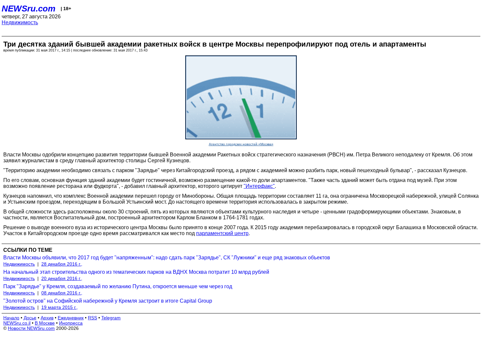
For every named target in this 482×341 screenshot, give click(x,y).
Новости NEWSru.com (31, 328)
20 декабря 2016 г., (61, 278)
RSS (92, 317)
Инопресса (71, 323)
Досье (30, 317)
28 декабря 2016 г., (61, 264)
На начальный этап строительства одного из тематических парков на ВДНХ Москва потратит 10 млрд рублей (136, 272)
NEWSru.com (28, 8)
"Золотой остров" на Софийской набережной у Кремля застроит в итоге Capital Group (107, 301)
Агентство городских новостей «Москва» (241, 144)
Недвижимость (20, 22)
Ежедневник (71, 317)
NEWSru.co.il (16, 323)
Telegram (111, 317)
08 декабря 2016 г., (61, 292)
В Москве (45, 323)
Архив (47, 317)
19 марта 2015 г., (59, 307)
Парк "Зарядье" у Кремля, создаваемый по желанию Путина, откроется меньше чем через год (117, 286)
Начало (11, 317)
